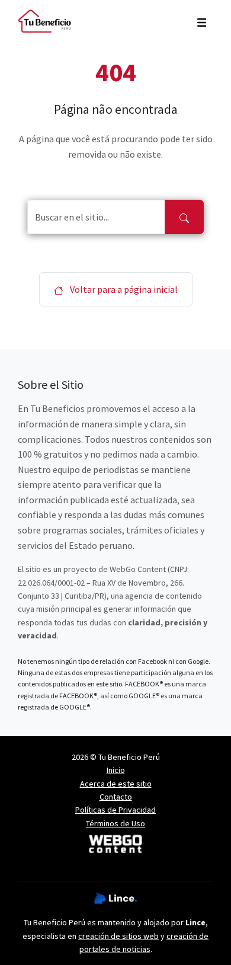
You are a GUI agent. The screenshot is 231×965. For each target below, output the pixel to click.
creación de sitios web (118, 936)
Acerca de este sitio (116, 783)
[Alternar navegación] (201, 21)
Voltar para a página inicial (123, 289)
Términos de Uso (115, 823)
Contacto (116, 796)
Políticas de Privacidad (115, 809)
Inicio (116, 770)
